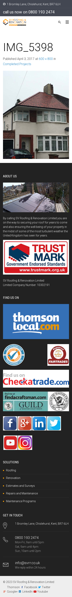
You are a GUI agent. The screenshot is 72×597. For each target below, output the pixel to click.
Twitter (46, 587)
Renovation (13, 478)
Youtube (42, 591)
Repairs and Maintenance (22, 493)
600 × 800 (46, 59)
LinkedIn (27, 591)
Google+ (12, 591)
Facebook (30, 587)
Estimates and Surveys (20, 485)
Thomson (13, 587)
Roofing (11, 470)
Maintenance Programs (21, 501)
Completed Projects (17, 64)
